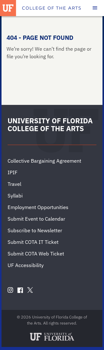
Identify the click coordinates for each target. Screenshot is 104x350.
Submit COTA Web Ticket (36, 253)
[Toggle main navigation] (95, 8)
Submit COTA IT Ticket (33, 242)
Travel (14, 184)
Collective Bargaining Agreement (44, 160)
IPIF (12, 172)
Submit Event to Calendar (36, 218)
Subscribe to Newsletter (35, 230)
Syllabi (15, 195)
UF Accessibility (26, 265)
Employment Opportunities (38, 207)
